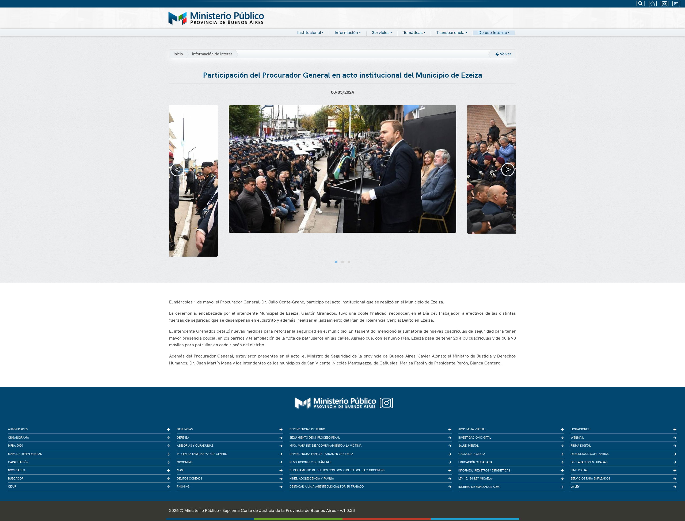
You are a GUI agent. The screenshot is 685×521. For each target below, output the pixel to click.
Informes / (466, 470)
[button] (336, 262)
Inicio (178, 54)
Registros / (482, 470)
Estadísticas (501, 470)
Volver (505, 54)
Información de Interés (212, 54)
